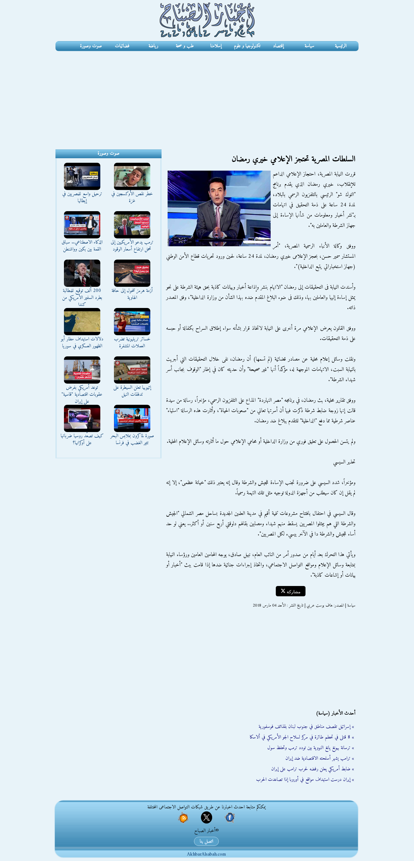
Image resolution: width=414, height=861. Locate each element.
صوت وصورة (91, 46)
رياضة (153, 46)
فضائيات (122, 46)
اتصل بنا (206, 841)
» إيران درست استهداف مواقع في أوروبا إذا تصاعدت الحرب (305, 779)
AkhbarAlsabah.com (206, 854)
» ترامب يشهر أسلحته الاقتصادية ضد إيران (319, 758)
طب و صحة (185, 46)
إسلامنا (216, 46)
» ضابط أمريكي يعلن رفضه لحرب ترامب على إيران (312, 769)
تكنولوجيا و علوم (247, 46)
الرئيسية (340, 46)
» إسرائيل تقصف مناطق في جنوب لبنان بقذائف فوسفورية (306, 726)
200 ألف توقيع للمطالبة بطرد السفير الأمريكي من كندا (82, 297)
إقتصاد (278, 46)
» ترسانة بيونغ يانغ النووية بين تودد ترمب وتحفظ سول (310, 748)
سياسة (309, 46)
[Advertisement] (207, 96)
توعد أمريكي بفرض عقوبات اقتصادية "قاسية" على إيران (82, 394)
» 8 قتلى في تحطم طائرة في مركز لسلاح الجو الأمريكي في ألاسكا (302, 737)
